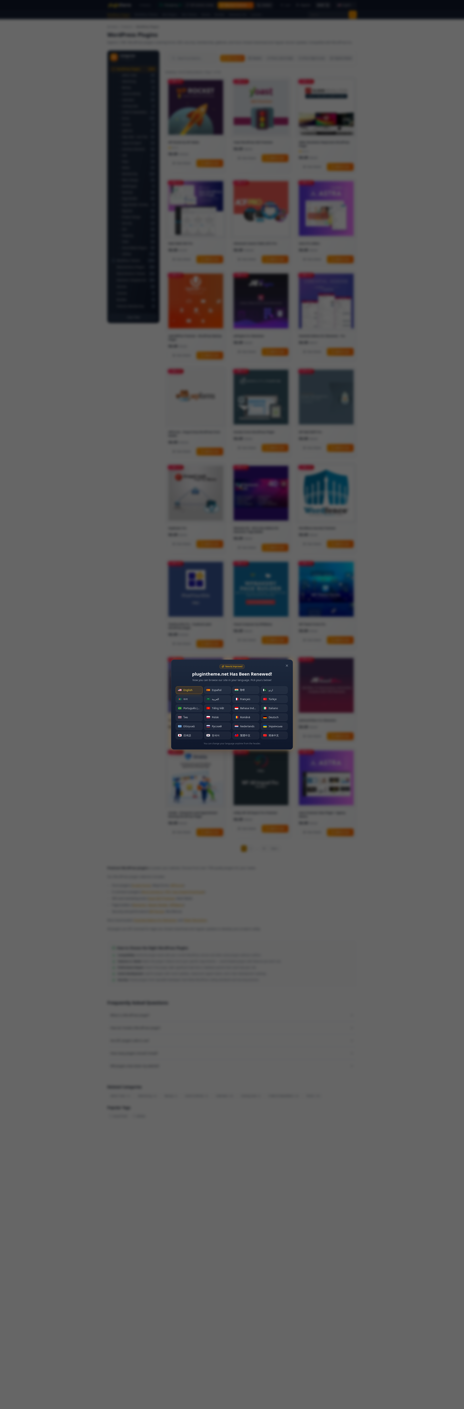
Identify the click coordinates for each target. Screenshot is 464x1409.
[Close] (287, 666)
